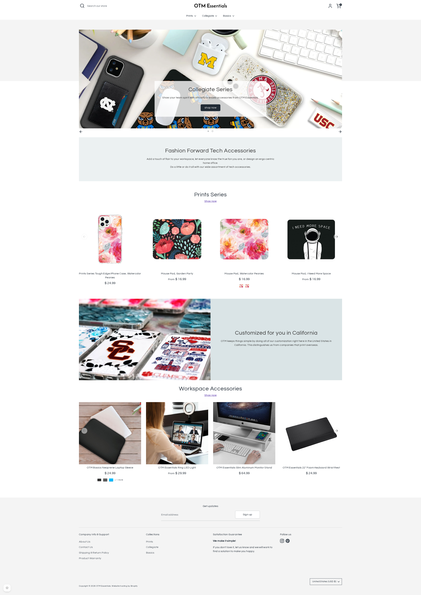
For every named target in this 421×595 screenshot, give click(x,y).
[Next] (340, 131)
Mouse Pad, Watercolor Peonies (244, 273)
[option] (210, 79)
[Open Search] (82, 5)
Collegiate (208, 15)
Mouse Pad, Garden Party (177, 273)
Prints (189, 15)
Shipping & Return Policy (94, 552)
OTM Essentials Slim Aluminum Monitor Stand (244, 467)
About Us (84, 541)
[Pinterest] (288, 541)
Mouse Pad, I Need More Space (311, 273)
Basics (227, 15)
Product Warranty (90, 558)
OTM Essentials (103, 586)
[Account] (330, 6)
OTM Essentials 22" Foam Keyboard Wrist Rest (311, 467)
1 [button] (208, 131)
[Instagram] (282, 541)
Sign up (247, 514)
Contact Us (86, 547)
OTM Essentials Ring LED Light (177, 467)
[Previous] (81, 131)
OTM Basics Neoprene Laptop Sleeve (110, 467)
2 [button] (212, 131)
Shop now (210, 201)
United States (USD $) (324, 581)
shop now (210, 107)
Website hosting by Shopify (124, 586)
